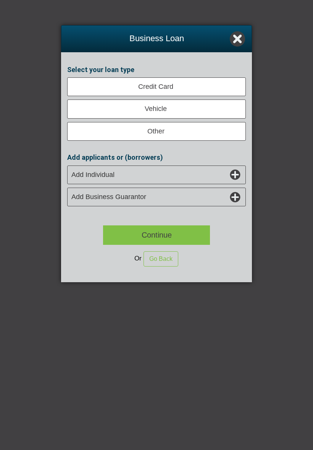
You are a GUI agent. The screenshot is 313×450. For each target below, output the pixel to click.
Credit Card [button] (155, 86)
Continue (157, 235)
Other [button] (156, 131)
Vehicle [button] (156, 108)
